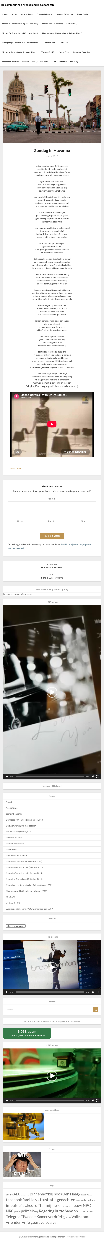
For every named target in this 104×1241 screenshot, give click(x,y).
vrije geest (31, 1222)
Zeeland (52, 1222)
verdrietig (57, 1216)
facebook (14, 1199)
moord (66, 1206)
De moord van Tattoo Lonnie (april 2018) (24, 819)
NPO (87, 1205)
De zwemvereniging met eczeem (21, 825)
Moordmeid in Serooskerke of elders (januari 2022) (25, 61)
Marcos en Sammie (64, 14)
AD (16, 1194)
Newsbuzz (72, 1236)
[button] (52, 692)
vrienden (14, 1222)
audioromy (25, 1195)
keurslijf (34, 1205)
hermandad (81, 1200)
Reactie (52, 498)
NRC (10, 1211)
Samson (71, 1211)
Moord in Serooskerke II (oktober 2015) (20, 24)
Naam (21, 521)
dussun (91, 1195)
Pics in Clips (63, 52)
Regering (46, 1211)
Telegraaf (14, 1216)
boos (58, 1194)
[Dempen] (93, 776)
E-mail (52, 521)
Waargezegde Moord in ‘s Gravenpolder (20, 42)
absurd (9, 1194)
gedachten (66, 1199)
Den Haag (70, 1194)
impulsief (14, 1205)
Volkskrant (81, 1216)
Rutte (59, 1211)
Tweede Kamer (35, 1216)
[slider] (50, 776)
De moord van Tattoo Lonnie (55, 42)
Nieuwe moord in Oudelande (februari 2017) (62, 33)
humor (93, 1200)
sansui (80, 1212)
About (14, 14)
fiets (37, 1200)
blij (50, 1194)
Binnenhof (39, 1194)
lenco (43, 1206)
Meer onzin (82, 14)
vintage (68, 1217)
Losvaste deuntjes (81, 52)
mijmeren (54, 1205)
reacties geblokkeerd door (27, 1033)
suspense (87, 1211)
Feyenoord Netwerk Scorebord (17, 594)
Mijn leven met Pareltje (16, 855)
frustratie (48, 1199)
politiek (27, 1211)
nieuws (76, 1205)
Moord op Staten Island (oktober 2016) (20, 33)
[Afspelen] (6, 776)
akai (20, 1195)
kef (26, 1206)
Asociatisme (26, 14)
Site (83, 521)
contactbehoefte (44, 14)
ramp (36, 1212)
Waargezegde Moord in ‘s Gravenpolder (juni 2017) (29, 908)
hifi (89, 1200)
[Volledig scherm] (97, 776)
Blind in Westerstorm (52, 576)
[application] (52, 692)
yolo (44, 1222)
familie (28, 1199)
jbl (23, 1206)
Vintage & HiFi (47, 52)
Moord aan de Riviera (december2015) (59, 24)
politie (17, 1211)
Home (4, 14)
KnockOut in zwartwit (52, 566)
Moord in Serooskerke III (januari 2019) (19, 52)
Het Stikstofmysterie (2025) (65, 61)
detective (84, 1194)
